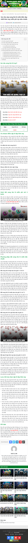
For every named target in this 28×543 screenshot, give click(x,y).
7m (1, 526)
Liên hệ (16, 534)
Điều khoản (21, 534)
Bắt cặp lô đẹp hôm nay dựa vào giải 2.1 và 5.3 (13, 56)
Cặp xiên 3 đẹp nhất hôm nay (14, 117)
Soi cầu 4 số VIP (12, 120)
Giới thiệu (12, 534)
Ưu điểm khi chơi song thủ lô (9, 46)
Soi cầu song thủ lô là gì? (7, 41)
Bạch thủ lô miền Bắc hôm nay (15, 112)
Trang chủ (4, 13)
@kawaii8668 (16, 532)
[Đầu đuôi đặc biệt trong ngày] (21, 510)
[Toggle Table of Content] (24, 39)
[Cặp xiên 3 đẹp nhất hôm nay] (21, 485)
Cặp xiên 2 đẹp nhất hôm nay (14, 114)
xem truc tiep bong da (11, 526)
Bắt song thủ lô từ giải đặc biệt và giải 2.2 (11, 55)
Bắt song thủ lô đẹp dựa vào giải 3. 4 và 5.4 (12, 52)
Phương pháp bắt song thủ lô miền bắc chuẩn (12, 50)
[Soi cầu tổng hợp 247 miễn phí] (7, 473)
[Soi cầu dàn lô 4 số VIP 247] (7, 498)
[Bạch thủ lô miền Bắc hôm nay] (21, 473)
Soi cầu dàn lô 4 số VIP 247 (6, 503)
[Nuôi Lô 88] (14, 449)
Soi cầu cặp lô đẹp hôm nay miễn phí (10, 42)
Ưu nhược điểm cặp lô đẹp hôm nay (10, 44)
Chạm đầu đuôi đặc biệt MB (6, 515)
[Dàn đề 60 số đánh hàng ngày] (21, 498)
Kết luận (4, 59)
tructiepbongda (5, 526)
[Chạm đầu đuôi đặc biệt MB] (7, 510)
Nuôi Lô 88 (14, 453)
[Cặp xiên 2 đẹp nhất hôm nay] (7, 485)
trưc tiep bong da (11, 527)
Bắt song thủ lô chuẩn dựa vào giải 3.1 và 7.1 (12, 53)
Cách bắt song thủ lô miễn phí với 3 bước (11, 48)
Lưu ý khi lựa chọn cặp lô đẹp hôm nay (10, 58)
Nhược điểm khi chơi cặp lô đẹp (10, 47)
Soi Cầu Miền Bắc (10, 13)
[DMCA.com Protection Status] (14, 540)
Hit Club (17, 526)
